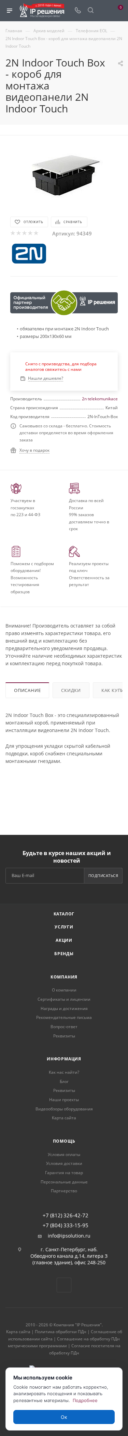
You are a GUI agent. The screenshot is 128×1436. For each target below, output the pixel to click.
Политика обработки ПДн (60, 1332)
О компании (64, 990)
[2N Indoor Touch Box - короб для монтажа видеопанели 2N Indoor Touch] (64, 174)
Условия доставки (64, 1163)
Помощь (64, 1141)
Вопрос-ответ (64, 1027)
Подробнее (85, 1400)
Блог (64, 1081)
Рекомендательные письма (64, 1017)
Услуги (64, 927)
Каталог (64, 914)
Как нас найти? (64, 1072)
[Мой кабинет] (103, 11)
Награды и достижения (64, 1008)
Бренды (64, 954)
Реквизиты (64, 1036)
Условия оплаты (64, 1154)
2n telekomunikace (100, 399)
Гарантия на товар (64, 1173)
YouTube (64, 1285)
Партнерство (64, 1191)
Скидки (71, 690)
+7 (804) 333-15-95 (65, 1225)
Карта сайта (64, 1118)
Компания (64, 977)
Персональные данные (64, 1182)
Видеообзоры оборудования (64, 1109)
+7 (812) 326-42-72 (65, 1215)
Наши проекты (64, 1100)
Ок (64, 1417)
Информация (64, 1059)
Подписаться (103, 875)
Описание (27, 690)
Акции (64, 940)
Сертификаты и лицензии (64, 999)
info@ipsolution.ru (69, 1236)
